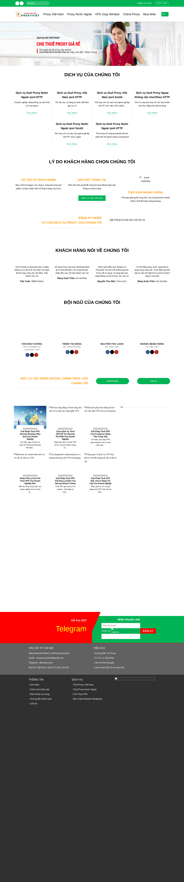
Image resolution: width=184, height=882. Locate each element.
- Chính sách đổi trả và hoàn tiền (108, 667)
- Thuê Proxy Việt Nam (82, 685)
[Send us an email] (22, 3)
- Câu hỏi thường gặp (103, 663)
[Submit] (47, 3)
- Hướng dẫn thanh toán (40, 699)
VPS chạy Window (107, 14)
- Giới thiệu (34, 685)
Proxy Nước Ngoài (79, 14)
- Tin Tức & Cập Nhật (103, 658)
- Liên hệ (33, 703)
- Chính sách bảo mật (39, 689)
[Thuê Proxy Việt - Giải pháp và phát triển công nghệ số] (27, 14)
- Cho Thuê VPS (80, 694)
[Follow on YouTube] (36, 355)
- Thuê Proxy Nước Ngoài (84, 689)
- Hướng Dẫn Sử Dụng (104, 653)
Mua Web (149, 14)
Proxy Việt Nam (53, 14)
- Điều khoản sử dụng (39, 694)
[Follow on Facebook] (17, 3)
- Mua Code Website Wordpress (87, 699)
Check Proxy (131, 14)
